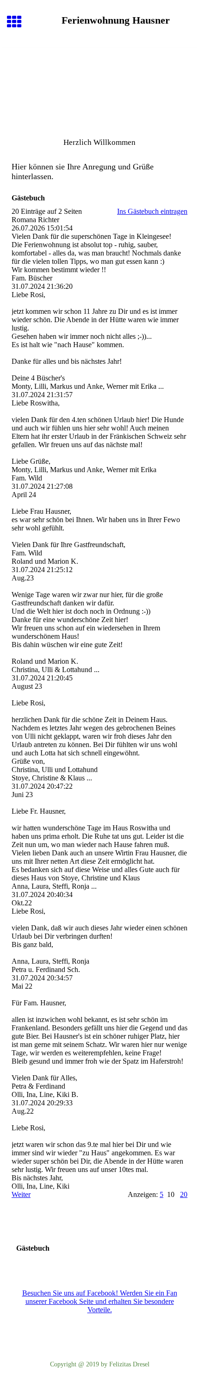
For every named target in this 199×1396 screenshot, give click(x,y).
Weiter (21, 1194)
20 (183, 1194)
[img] (99, 87)
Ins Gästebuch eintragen (152, 211)
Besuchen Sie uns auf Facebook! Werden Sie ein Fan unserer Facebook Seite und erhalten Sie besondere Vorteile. (99, 1301)
